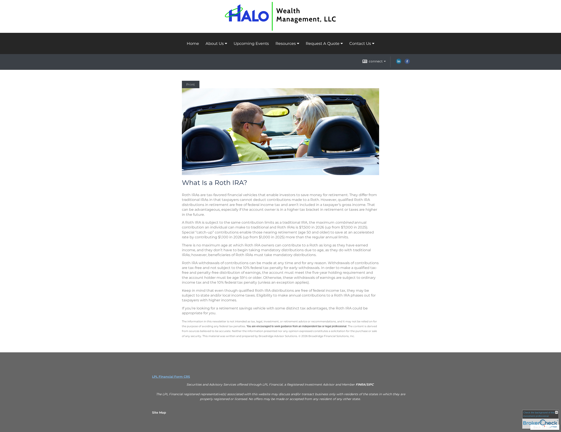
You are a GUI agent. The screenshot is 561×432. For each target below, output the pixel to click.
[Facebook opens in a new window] (407, 63)
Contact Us (360, 43)
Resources (285, 43)
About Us (215, 43)
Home (193, 43)
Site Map (159, 412)
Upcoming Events (251, 43)
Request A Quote (322, 43)
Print (190, 84)
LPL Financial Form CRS (171, 377)
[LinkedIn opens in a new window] (398, 63)
